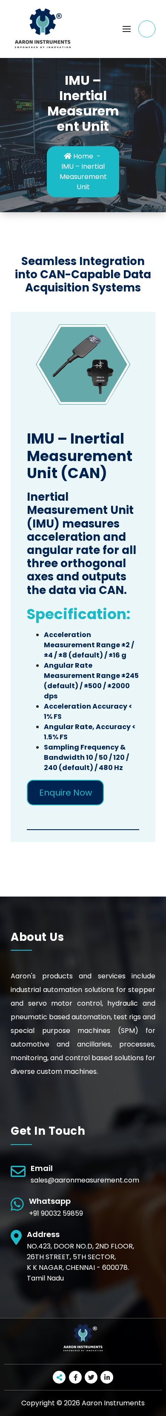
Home (82, 156)
